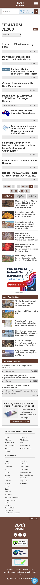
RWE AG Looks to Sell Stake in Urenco (19, 162)
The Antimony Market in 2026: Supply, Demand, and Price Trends (26, 303)
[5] (8, 247)
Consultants (24, 467)
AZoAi (22, 443)
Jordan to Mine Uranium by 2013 (18, 46)
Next (27, 191)
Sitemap (8, 505)
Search (7, 489)
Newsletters (24, 478)
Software (8, 483)
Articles (7, 464)
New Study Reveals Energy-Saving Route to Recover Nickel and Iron (26, 257)
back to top (32, 519)
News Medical (25, 445)
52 (16, 191)
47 (23, 187)
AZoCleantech (10, 445)
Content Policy (10, 508)
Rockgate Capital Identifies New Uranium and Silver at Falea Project (24, 71)
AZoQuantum (25, 440)
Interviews (23, 461)
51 (12, 191)
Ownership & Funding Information (12, 512)
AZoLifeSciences (25, 448)
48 (27, 187)
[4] (8, 236)
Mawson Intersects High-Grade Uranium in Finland (16, 58)
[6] (8, 258)
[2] (8, 215)
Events (7, 478)
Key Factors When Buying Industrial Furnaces (18, 366)
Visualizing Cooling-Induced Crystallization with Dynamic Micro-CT (25, 323)
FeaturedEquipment (20, 196)
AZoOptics (8, 448)
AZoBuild (8, 451)
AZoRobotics (9, 443)
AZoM (7, 437)
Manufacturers (25, 472)
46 (18, 187)
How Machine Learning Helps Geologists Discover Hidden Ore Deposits (26, 333)
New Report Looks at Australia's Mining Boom (23, 111)
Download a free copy (20, 422)
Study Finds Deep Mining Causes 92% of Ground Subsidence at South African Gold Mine (26, 204)
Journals (8, 481)
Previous (7, 187)
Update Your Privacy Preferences (21, 578)
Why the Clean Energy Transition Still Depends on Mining (25, 352)
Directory (8, 467)
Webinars (23, 464)
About (7, 486)
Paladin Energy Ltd (14, 105)
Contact (8, 492)
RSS (35, 29)
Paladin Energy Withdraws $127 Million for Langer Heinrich (17, 98)
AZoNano (8, 440)
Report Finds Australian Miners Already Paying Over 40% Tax (19, 174)
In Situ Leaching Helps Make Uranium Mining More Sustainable (25, 214)
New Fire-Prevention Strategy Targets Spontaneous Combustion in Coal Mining (26, 247)
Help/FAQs (24, 481)
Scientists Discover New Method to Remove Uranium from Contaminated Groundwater (18, 146)
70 (22, 191)
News (7, 461)
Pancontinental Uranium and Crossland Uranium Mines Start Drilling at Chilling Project (23, 130)
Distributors (24, 469)
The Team (23, 483)
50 (35, 187)
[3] (8, 225)
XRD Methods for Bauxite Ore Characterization (15, 386)
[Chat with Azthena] (34, 580)
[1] (8, 203)
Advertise (8, 495)
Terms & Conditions (12, 497)
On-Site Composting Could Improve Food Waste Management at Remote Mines (25, 225)
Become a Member (26, 475)
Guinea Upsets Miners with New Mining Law (17, 84)
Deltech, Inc (10, 371)
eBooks (7, 472)
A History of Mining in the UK (26, 312)
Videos (7, 475)
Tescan (8, 381)
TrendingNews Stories (8, 196)
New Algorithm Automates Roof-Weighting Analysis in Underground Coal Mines (26, 236)
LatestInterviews (32, 196)
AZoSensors (24, 437)
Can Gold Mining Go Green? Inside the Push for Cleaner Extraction (25, 342)
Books (7, 469)
